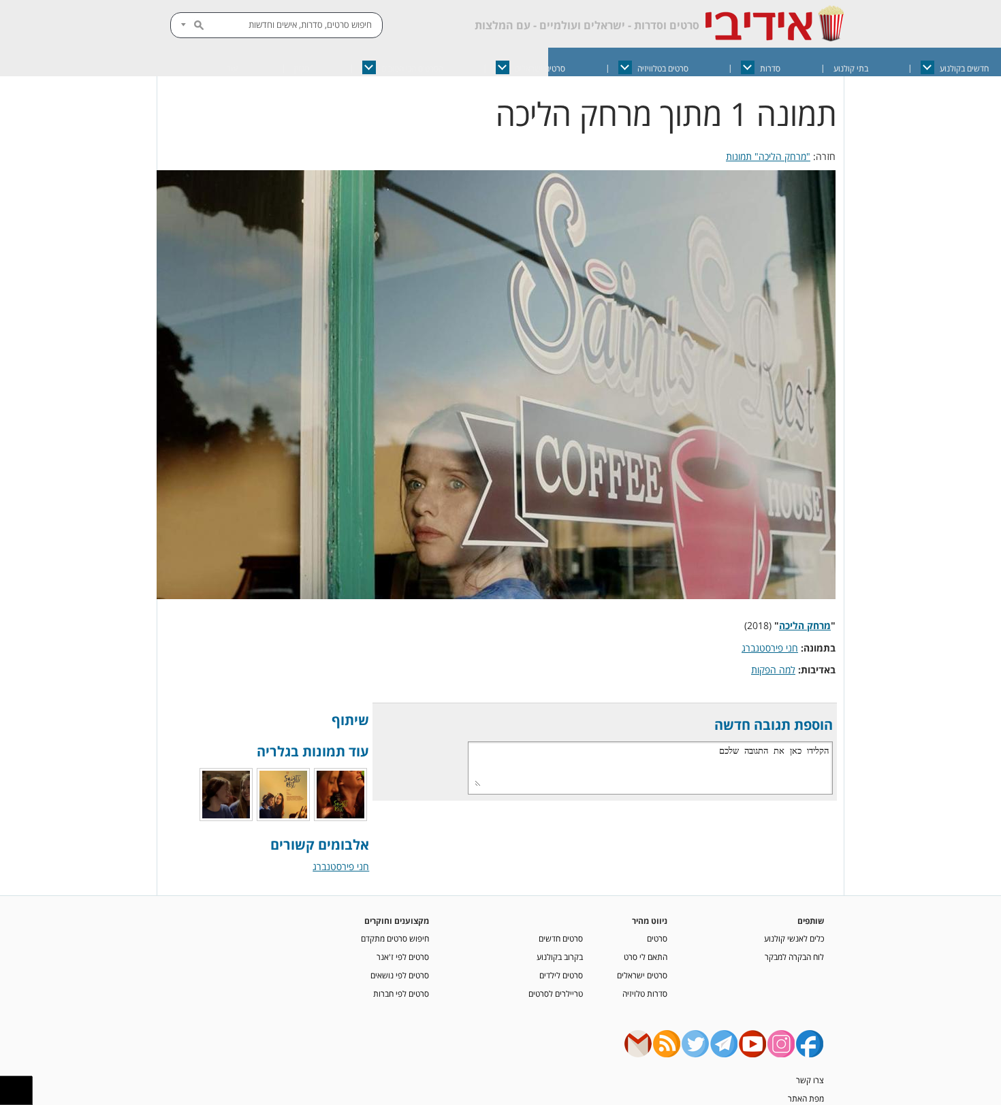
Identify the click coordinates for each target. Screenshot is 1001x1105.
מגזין (301, 68)
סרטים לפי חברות (401, 993)
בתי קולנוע (850, 68)
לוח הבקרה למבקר (794, 956)
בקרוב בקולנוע (560, 956)
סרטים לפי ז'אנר (403, 956)
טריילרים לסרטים (555, 993)
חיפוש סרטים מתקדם (395, 938)
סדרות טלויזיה (644, 993)
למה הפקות (773, 669)
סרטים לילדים (561, 975)
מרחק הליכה (805, 625)
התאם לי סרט (645, 956)
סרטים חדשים (561, 938)
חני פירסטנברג (770, 647)
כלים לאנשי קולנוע (794, 938)
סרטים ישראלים (540, 68)
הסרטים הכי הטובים (412, 68)
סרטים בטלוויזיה (662, 68)
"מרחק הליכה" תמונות (768, 156)
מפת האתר (806, 1098)
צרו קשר (810, 1079)
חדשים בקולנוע (964, 68)
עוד (232, 68)
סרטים (657, 938)
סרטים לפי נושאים (399, 975)
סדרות (770, 68)
